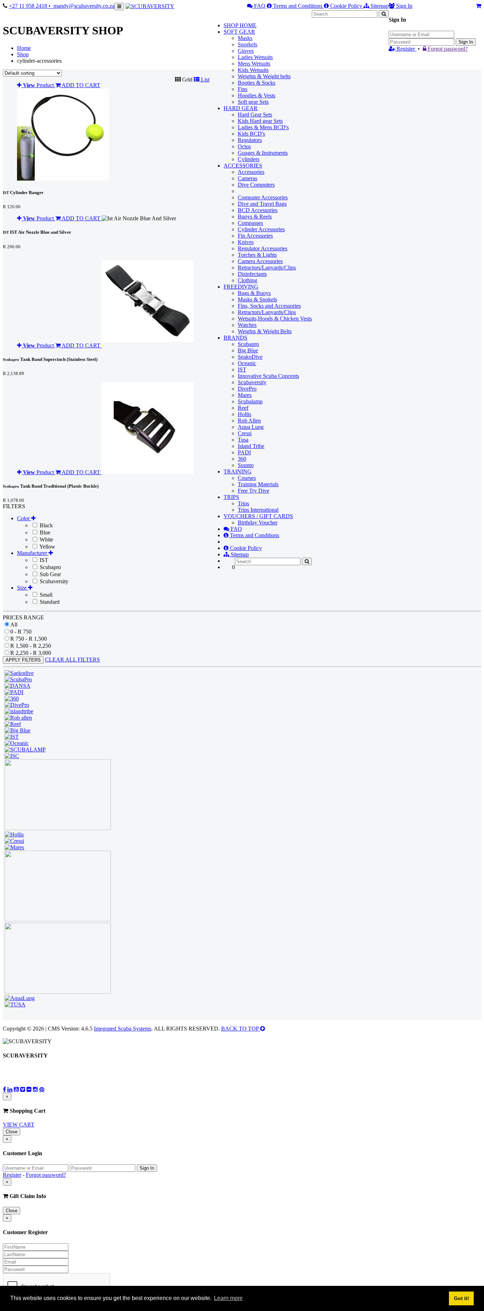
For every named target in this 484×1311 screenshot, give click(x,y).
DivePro (247, 389)
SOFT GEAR (239, 32)
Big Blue (248, 350)
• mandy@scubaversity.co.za (81, 6)
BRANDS (235, 338)
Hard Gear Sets (255, 115)
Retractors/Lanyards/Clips (267, 268)
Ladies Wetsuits (255, 57)
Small (45, 595)
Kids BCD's (251, 134)
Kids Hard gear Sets (260, 121)
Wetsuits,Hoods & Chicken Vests (275, 319)
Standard (49, 602)
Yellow (46, 547)
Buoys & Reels (255, 217)
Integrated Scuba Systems (122, 1029)
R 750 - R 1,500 (28, 639)
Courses (247, 478)
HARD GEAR (241, 108)
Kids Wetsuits (253, 70)
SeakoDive (250, 357)
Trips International (258, 510)
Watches (247, 325)
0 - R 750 (21, 632)
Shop (23, 54)
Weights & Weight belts (264, 76)
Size (22, 588)
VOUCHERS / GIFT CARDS (258, 516)
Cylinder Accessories (261, 229)
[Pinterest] (41, 1089)
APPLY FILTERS (23, 660)
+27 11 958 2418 (29, 6)
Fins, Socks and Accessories (269, 306)
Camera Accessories (260, 261)
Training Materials (258, 484)
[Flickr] (29, 1089)
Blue (44, 532)
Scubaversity (252, 382)
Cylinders (248, 159)
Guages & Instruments (263, 153)
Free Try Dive (253, 491)
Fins (242, 89)
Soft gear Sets (253, 102)
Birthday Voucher (257, 523)
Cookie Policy (346, 6)
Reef (243, 408)
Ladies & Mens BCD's (263, 127)
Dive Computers (256, 185)
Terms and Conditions (298, 6)
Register (405, 49)
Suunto (246, 465)
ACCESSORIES (243, 166)
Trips (243, 503)
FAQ (260, 6)
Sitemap (379, 6)
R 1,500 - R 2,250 (30, 646)
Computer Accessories (263, 197)
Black (45, 525)
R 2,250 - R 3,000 (30, 653)
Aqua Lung (251, 427)
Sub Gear (49, 574)
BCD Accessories (257, 210)
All (13, 625)
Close (11, 1131)
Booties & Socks (256, 83)
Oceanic (247, 363)
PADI (244, 452)
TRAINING (238, 472)
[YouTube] (16, 1089)
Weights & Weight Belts (265, 331)
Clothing (247, 280)
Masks (245, 38)
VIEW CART (18, 1125)
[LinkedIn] (9, 1089)
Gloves (246, 51)
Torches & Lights (257, 255)
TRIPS (231, 497)
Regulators (250, 140)
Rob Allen (249, 421)
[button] (184, 79)
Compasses (250, 223)
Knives (246, 242)
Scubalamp (250, 401)
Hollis (244, 414)
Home (24, 48)
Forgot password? (447, 49)
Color (24, 518)
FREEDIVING (241, 287)
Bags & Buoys (254, 293)
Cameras (247, 178)
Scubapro (248, 344)
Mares (245, 395)
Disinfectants (252, 274)
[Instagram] (35, 1089)
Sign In (465, 42)
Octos (244, 146)
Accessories (251, 172)
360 (242, 459)
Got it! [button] (461, 1298)
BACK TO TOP (240, 1029)
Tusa (243, 440)
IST (242, 370)
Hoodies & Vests (256, 95)
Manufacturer (33, 553)
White (45, 540)
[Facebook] (4, 1089)
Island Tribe (251, 446)
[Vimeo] (22, 1089)
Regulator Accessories (262, 248)
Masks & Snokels (257, 299)
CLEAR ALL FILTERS (72, 660)
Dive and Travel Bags (262, 204)
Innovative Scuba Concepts (268, 376)
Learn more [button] (228, 1298)
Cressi (245, 433)
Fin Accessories (255, 236)
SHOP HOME (240, 25)
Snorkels (247, 44)
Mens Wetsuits (254, 64)
